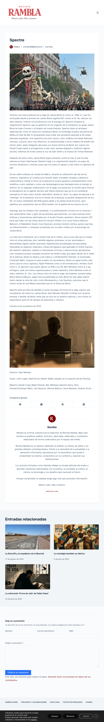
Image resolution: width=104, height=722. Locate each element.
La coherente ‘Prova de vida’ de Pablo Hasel (26, 593)
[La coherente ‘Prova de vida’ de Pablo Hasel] (27, 576)
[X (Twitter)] (41, 404)
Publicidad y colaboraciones (34, 702)
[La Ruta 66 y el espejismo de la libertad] (27, 537)
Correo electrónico (45, 631)
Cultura (49, 47)
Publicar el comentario (18, 672)
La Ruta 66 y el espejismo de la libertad (24, 553)
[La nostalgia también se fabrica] (76, 537)
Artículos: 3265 (52, 491)
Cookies (89, 702)
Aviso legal (55, 702)
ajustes (34, 720)
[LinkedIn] (83, 404)
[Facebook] (20, 404)
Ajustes (86, 716)
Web (71, 631)
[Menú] (98, 12)
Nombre (8, 631)
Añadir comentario (14, 643)
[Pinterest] (62, 404)
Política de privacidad (72, 702)
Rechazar (70, 716)
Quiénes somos (11, 702)
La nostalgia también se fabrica (69, 553)
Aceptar (54, 716)
